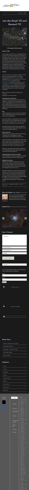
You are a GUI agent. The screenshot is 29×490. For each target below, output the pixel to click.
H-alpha (22, 437)
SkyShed (23, 85)
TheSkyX (11, 79)
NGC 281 (23, 470)
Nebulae (20, 184)
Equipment (5, 372)
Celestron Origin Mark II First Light (10, 343)
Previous (20, 13)
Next (25, 13)
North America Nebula (22, 477)
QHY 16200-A (23, 74)
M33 (22, 457)
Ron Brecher (6, 184)
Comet (22, 414)
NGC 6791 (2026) (6, 355)
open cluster (22, 482)
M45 (22, 459)
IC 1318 (22, 454)
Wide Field (5, 390)
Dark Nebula (22, 417)
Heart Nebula (22, 445)
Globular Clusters (7, 378)
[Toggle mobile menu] (26, 9)
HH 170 (22, 448)
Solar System (6, 387)
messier (22, 464)
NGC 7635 (23, 473)
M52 (22, 461)
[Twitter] (4, 402)
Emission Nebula (23, 425)
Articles (4, 366)
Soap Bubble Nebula (7, 352)
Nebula (22, 468)
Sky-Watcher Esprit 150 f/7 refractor (10, 74)
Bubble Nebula (22, 411)
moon (22, 466)
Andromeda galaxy (23, 400)
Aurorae (5, 369)
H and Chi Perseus (23, 440)
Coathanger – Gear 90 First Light (10, 349)
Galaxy (22, 431)
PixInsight (10, 85)
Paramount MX (16, 77)
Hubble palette (22, 451)
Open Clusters (6, 384)
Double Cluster (22, 421)
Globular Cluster (22, 434)
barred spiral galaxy (22, 405)
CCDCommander (6, 82)
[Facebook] (4, 406)
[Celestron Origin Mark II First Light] (14, 209)
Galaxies (5, 375)
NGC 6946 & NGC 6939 (8, 346)
